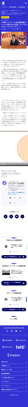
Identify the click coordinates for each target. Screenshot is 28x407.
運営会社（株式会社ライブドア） (9, 389)
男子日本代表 (12, 7)
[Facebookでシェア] (15, 29)
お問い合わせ (4, 361)
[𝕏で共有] (12, 29)
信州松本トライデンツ (7, 173)
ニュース (5, 7)
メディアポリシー (5, 381)
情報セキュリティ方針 (6, 369)
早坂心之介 (17, 173)
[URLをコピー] (20, 29)
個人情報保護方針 (5, 373)
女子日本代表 (21, 7)
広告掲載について (5, 365)
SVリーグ (5, 171)
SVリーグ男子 (13, 171)
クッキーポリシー (5, 385)
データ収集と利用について (7, 377)
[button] (10, 251)
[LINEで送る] (17, 29)
